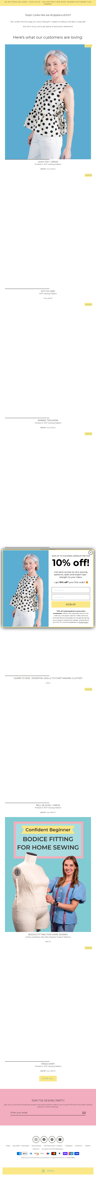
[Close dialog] (91, 553)
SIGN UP (71, 604)
